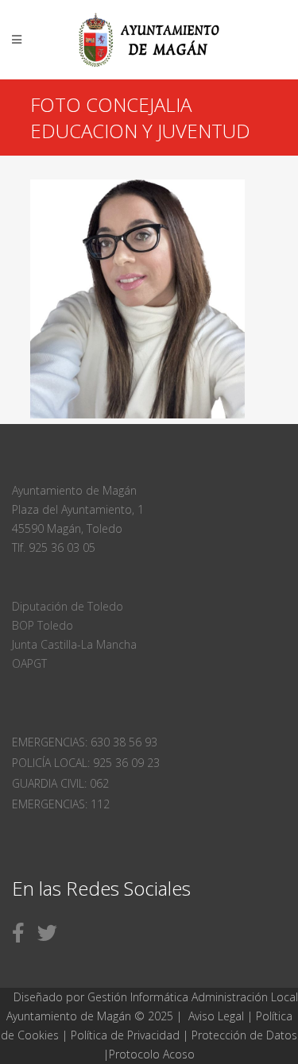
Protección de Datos (244, 1035)
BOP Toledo (42, 625)
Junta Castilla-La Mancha (74, 644)
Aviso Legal (216, 1016)
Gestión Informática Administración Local (192, 996)
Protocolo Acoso (152, 1054)
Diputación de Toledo (67, 606)
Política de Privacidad (127, 1035)
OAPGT (29, 663)
